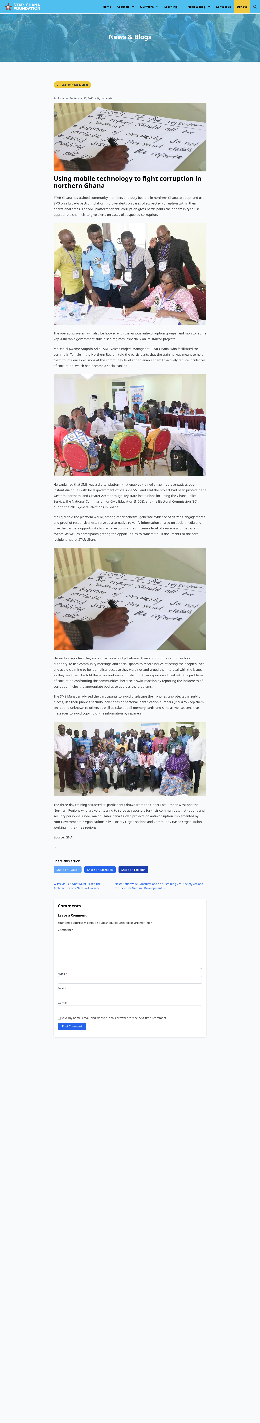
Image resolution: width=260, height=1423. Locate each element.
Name (62, 973)
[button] (125, 6)
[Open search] (255, 6)
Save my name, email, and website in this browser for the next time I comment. (114, 1018)
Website (62, 1003)
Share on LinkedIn (133, 870)
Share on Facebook (100, 870)
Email (62, 988)
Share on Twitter (67, 870)
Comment (65, 930)
